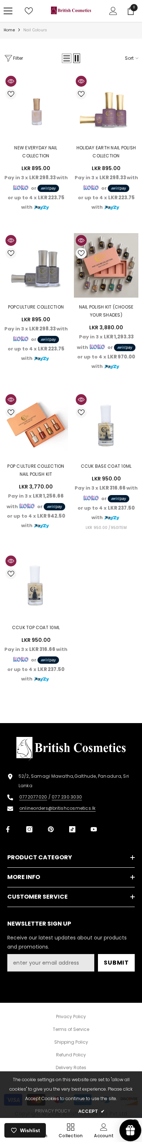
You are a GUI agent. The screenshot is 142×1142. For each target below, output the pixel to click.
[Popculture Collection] (36, 265)
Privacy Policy (71, 1016)
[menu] (8, 11)
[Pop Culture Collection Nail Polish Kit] (36, 424)
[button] (66, 58)
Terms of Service (71, 1029)
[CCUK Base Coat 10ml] (106, 424)
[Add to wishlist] (10, 94)
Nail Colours (35, 30)
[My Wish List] (29, 11)
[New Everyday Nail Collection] (36, 106)
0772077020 (33, 797)
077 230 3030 (67, 797)
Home (9, 30)
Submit (116, 962)
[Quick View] (10, 81)
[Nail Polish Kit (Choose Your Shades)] (106, 265)
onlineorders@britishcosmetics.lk (57, 808)
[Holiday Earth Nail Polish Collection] (106, 106)
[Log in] (113, 11)
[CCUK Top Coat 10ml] (36, 586)
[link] (103, 1130)
